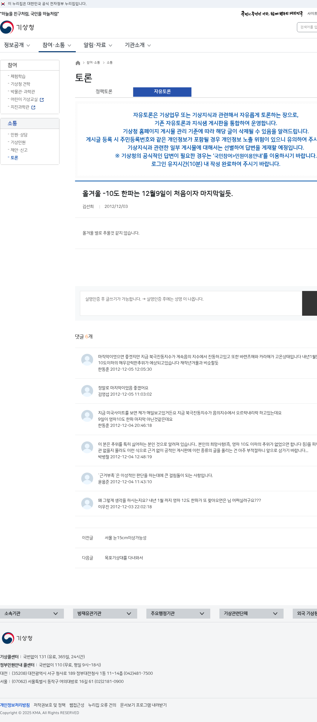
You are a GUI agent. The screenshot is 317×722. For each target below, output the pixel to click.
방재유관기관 (89, 613)
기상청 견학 (20, 84)
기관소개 (135, 45)
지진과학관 (20, 107)
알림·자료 (95, 45)
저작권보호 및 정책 (49, 705)
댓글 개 (84, 336)
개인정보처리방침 (15, 705)
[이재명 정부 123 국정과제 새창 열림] (272, 14)
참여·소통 (54, 45)
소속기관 (12, 613)
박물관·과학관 (23, 92)
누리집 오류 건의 (102, 705)
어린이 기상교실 (24, 99)
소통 (110, 62)
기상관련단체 (236, 613)
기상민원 (18, 142)
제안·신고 (19, 150)
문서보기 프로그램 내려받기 (143, 705)
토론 (14, 158)
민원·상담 (19, 135)
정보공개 (14, 45)
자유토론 (162, 91)
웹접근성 (76, 705)
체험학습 (18, 76)
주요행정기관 (163, 613)
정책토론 (104, 91)
